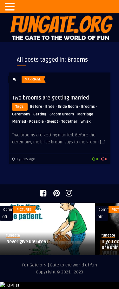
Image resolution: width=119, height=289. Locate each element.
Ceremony (21, 114)
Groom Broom (62, 114)
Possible (36, 121)
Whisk (85, 121)
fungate (13, 235)
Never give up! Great (27, 241)
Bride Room (68, 106)
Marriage (33, 79)
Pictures (24, 210)
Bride (50, 106)
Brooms (88, 106)
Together (69, 121)
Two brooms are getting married (50, 98)
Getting (39, 114)
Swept (52, 121)
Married (19, 121)
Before (36, 106)
